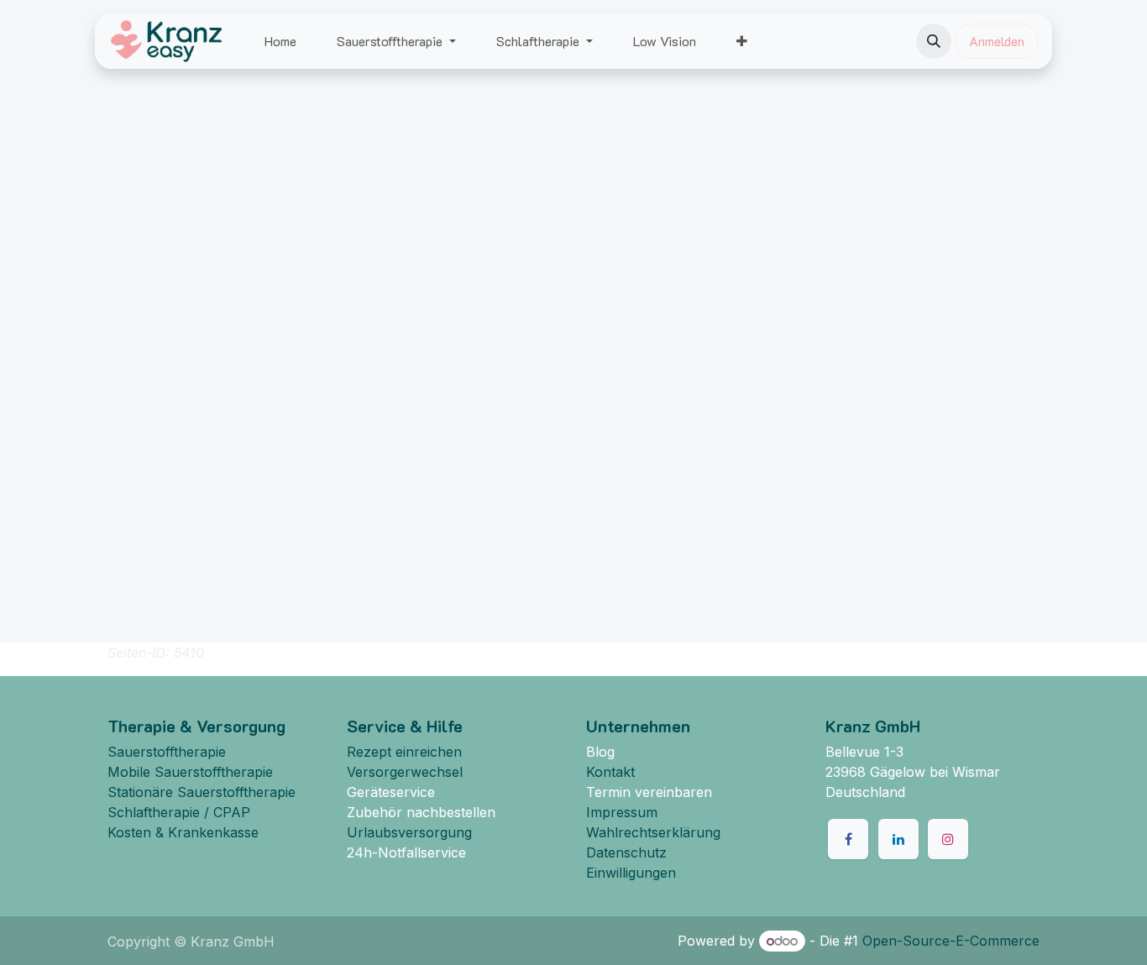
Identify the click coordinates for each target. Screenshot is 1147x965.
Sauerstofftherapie (166, 751)
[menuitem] (280, 41)
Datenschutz (626, 852)
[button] (933, 41)
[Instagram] (948, 839)
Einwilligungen (631, 872)
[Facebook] (848, 839)
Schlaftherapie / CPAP (178, 812)
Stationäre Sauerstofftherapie (201, 792)
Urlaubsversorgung (409, 832)
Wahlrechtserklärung (653, 832)
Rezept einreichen (404, 751)
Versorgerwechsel (405, 771)
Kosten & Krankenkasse (183, 832)
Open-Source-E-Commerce (951, 940)
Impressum (621, 812)
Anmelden (996, 41)
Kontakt (610, 771)
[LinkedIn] (898, 839)
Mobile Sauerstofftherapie (190, 771)
